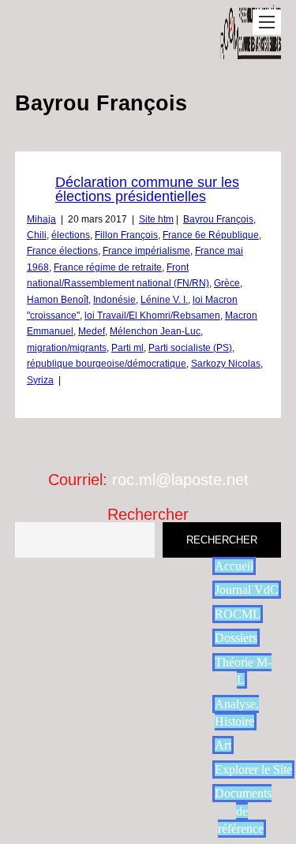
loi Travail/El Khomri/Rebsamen (152, 315)
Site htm (156, 219)
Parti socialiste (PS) (190, 348)
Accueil (234, 566)
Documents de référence (243, 810)
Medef (91, 331)
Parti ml (127, 348)
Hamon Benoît (57, 299)
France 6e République (211, 235)
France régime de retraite (108, 267)
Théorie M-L (243, 670)
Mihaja (41, 219)
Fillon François (126, 235)
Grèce (227, 283)
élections (70, 235)
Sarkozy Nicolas (225, 363)
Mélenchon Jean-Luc (155, 331)
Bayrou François (218, 219)
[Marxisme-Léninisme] (251, 51)
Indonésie (114, 299)
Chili (37, 235)
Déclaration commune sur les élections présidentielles (147, 189)
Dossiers (236, 637)
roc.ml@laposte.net (180, 479)
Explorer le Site (253, 769)
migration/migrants (67, 348)
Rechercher (148, 514)
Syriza (40, 380)
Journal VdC (247, 589)
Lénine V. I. (164, 299)
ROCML (237, 614)
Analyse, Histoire (237, 712)
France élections (62, 251)
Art (223, 745)
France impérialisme (146, 251)
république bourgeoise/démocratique (106, 363)
